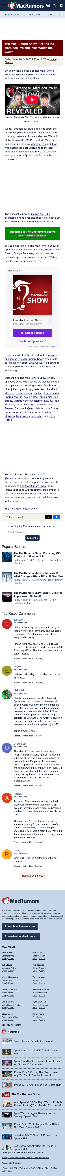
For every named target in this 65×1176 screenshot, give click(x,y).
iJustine (38, 393)
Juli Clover (7, 965)
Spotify (27, 249)
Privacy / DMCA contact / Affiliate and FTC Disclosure (25, 1157)
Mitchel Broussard (10, 977)
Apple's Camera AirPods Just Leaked (33, 1041)
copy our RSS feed (47, 257)
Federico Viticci (13, 412)
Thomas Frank (31, 412)
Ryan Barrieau (39, 1002)
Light (4, 1171)
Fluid (41, 1168)
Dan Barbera (8, 1002)
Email (4, 958)
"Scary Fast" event (44, 74)
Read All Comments (32, 875)
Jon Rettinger (51, 393)
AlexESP (18, 793)
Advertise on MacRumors (21, 936)
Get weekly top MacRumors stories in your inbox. (32, 526)
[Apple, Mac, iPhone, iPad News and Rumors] (26, 9)
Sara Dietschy (24, 393)
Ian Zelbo (36, 415)
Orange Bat (20, 743)
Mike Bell (10, 393)
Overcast (38, 249)
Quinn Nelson (35, 408)
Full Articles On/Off (28, 1168)
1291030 (18, 620)
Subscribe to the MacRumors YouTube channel (32, 117)
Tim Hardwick (39, 977)
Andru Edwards (13, 396)
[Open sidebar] (61, 6)
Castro (8, 253)
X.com (11, 958)
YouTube (13, 1031)
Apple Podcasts (13, 249)
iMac (54, 143)
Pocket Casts (52, 249)
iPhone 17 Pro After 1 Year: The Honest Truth (37, 1085)
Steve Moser (7, 1014)
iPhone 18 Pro (12, 14)
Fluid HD (49, 1168)
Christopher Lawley (41, 400)
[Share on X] (48, 517)
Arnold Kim (46, 396)
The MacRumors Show (43, 245)
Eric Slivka (37, 953)
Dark (10, 1171)
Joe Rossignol (39, 965)
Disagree (38, 658)
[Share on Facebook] (56, 517)
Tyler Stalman (38, 404)
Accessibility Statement (12, 1163)
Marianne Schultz (40, 989)
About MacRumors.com (20, 926)
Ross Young (23, 415)
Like (31, 658)
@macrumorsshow (15, 478)
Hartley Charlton (22, 603)
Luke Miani (50, 389)
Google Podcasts (23, 253)
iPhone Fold (34, 14)
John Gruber (51, 408)
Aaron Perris (38, 1014)
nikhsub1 (19, 690)
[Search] (55, 6)
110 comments (13, 517)
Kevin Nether (31, 396)
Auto (57, 1168)
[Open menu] (4, 5)
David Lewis (22, 404)
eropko (17, 666)
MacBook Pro (38, 143)
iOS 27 (52, 14)
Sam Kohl (20, 408)
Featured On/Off (10, 1168)
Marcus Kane (21, 400)
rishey (17, 850)
